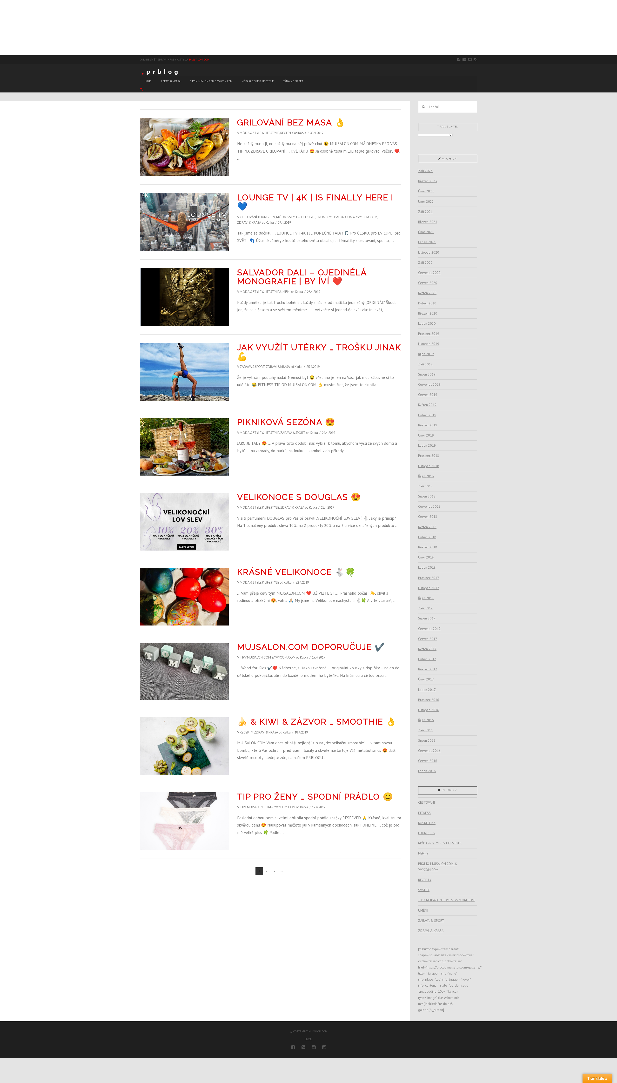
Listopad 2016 (428, 710)
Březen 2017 (427, 669)
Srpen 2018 (427, 496)
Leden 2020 (427, 323)
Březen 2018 (427, 547)
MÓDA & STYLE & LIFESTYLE (259, 133)
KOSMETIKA (427, 823)
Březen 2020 (427, 313)
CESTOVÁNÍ (248, 217)
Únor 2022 (426, 201)
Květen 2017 (427, 649)
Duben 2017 (427, 659)
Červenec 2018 (429, 506)
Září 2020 (425, 262)
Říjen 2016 (426, 720)
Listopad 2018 (428, 466)
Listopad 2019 (428, 344)
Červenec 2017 (429, 628)
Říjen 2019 (426, 354)
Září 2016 (425, 730)
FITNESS (424, 813)
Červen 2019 (427, 394)
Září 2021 (425, 211)
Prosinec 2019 (428, 333)
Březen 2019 (427, 425)
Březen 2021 (427, 222)
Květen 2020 (427, 293)
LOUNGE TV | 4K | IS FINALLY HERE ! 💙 (315, 202)
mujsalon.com (317, 1031)
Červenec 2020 (429, 272)
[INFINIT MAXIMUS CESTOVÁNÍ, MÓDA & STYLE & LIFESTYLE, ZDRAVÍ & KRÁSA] (2, 27)
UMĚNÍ (285, 292)
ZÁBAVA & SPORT (252, 367)
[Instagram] (475, 60)
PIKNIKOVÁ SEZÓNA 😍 (286, 422)
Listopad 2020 (428, 252)
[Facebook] (459, 60)
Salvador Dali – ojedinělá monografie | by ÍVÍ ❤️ (302, 277)
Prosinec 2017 (428, 578)
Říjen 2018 (426, 476)
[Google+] (464, 60)
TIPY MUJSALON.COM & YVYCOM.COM (267, 657)
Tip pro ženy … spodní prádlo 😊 (315, 796)
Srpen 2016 (427, 740)
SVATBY (423, 890)
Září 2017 (425, 608)
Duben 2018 (427, 537)
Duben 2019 (427, 415)
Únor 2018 (426, 557)
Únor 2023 (426, 191)
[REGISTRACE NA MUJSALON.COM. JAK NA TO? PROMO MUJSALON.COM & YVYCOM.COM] (1, 27)
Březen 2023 (427, 181)
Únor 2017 (426, 679)
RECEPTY (287, 133)
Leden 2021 (427, 242)
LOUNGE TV (266, 217)
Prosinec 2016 (428, 700)
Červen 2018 (427, 516)
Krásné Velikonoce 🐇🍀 (296, 572)
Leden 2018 (427, 567)
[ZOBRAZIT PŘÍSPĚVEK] (184, 147)
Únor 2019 (426, 435)
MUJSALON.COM (199, 59)
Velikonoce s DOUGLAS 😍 (299, 497)
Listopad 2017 (428, 588)
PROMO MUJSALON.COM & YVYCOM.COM (347, 217)
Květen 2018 (427, 527)
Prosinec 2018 (428, 455)
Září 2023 (425, 171)
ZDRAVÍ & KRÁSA (249, 222)
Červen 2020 (427, 283)
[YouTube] (470, 60)
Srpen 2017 (427, 618)
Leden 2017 (427, 689)
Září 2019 (425, 364)
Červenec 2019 (429, 384)
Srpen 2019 (427, 374)
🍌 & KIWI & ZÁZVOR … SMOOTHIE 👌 (316, 721)
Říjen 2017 (426, 598)
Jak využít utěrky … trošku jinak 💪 (319, 352)
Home (308, 1039)
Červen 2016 (427, 761)
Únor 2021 (426, 232)
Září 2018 (425, 486)
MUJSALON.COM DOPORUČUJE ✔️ (311, 647)
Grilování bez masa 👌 (291, 122)
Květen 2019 (427, 405)
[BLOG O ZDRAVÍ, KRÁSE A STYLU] (161, 71)
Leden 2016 (427, 771)
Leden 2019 (427, 445)
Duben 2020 (427, 303)
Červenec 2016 (429, 750)
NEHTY (423, 853)
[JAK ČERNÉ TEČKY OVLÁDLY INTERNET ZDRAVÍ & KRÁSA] (3, 27)
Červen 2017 (427, 639)
